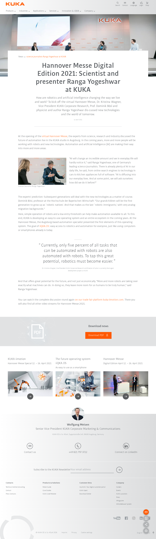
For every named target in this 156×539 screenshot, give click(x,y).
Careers (118, 487)
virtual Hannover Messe (54, 136)
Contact (8, 490)
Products (10, 11)
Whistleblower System (124, 504)
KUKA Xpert (83, 490)
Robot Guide (47, 487)
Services (52, 11)
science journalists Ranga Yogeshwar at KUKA (46, 57)
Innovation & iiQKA (70, 11)
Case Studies (47, 490)
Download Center (85, 494)
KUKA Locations (121, 494)
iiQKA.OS (44, 226)
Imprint (64, 533)
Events (118, 490)
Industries (23, 11)
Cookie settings (86, 533)
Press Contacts (11, 494)
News (20, 57)
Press (118, 497)
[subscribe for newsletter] (119, 470)
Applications (38, 11)
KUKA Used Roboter (49, 494)
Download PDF (96, 335)
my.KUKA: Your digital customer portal (92, 487)
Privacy (74, 533)
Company (88, 11)
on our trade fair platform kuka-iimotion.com (99, 299)
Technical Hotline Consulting (15, 487)
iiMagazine (120, 501)
